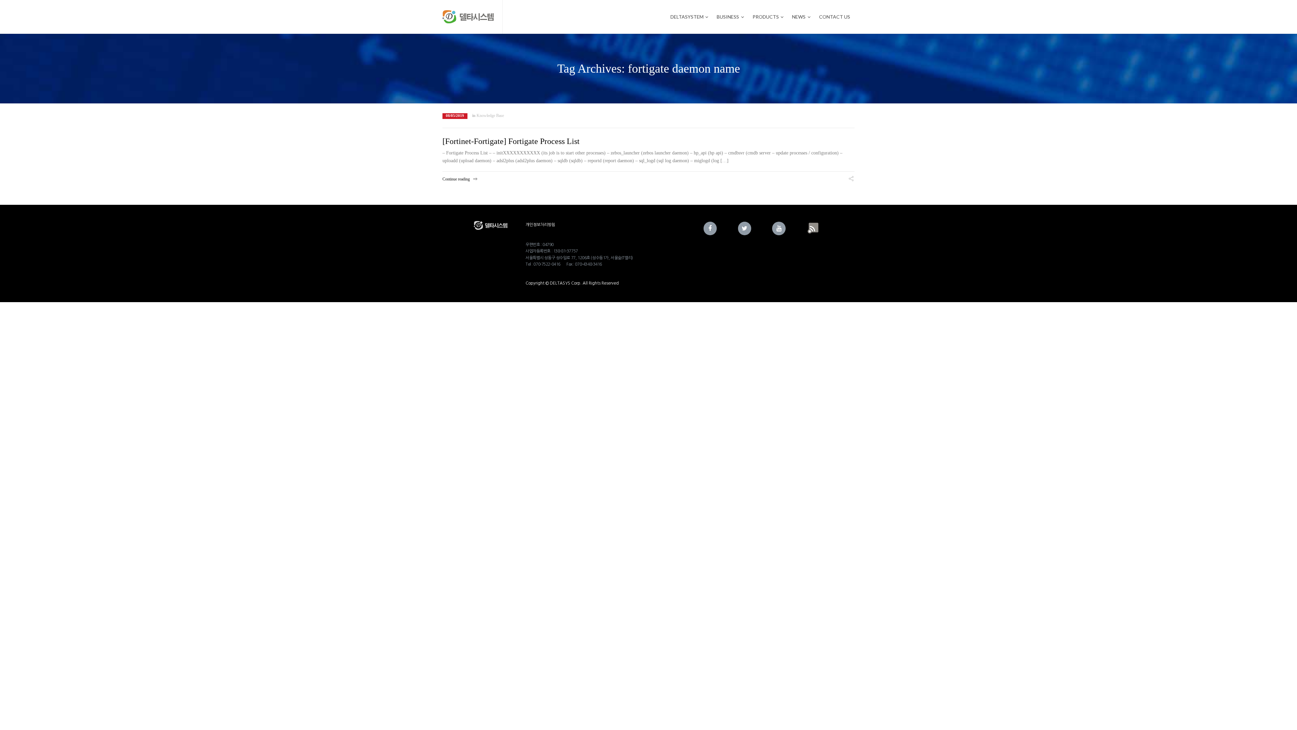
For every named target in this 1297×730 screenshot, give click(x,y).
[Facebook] (710, 228)
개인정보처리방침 (540, 225)
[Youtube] (779, 228)
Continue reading (456, 179)
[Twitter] (745, 228)
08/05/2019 (455, 116)
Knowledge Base (490, 115)
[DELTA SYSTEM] (468, 17)
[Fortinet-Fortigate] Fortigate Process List (511, 141)
